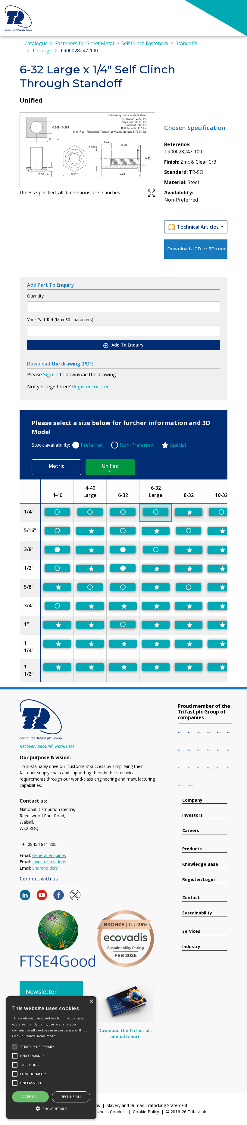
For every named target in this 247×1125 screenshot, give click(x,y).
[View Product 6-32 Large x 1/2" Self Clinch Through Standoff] (156, 568)
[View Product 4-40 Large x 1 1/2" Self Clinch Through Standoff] (90, 667)
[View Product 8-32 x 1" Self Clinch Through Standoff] (188, 625)
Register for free (91, 386)
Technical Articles (198, 226)
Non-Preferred (136, 445)
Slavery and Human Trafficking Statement (147, 1105)
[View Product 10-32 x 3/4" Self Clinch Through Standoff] (221, 606)
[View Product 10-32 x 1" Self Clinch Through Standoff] (221, 625)
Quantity (35, 296)
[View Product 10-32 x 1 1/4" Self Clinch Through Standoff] (221, 644)
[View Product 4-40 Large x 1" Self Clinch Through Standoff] (90, 625)
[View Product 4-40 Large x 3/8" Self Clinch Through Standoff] (90, 550)
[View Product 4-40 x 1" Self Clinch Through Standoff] (57, 625)
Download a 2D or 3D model (197, 248)
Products (192, 849)
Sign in (50, 374)
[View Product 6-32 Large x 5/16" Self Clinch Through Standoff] (156, 531)
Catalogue (36, 43)
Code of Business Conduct (100, 1111)
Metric (56, 466)
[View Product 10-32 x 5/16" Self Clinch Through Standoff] (221, 531)
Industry (191, 946)
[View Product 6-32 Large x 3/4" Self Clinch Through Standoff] (156, 606)
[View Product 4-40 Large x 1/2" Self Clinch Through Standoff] (90, 568)
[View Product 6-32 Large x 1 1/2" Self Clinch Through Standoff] (156, 667)
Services (191, 931)
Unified (110, 466)
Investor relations (49, 862)
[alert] (51, 1057)
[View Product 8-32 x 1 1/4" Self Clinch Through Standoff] (188, 644)
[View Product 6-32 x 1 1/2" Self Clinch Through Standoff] (123, 667)
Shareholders (45, 868)
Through (42, 50)
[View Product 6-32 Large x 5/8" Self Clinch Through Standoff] (156, 587)
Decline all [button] (71, 1096)
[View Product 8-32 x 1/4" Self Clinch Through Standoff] (188, 512)
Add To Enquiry (127, 345)
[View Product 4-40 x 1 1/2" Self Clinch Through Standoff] (57, 667)
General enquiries (49, 855)
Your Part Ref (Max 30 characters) (60, 319)
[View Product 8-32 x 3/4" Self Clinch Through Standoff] (188, 606)
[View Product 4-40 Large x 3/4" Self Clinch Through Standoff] (90, 606)
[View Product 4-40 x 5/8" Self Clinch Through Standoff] (57, 587)
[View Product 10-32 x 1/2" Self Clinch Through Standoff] (221, 568)
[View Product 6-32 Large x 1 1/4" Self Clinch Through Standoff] (156, 644)
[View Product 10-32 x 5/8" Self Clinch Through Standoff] (221, 587)
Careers (190, 830)
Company (192, 800)
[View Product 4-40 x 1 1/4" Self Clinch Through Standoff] (57, 644)
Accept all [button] (30, 1096)
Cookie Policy (146, 1111)
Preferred (92, 445)
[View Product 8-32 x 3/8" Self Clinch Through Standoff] (188, 550)
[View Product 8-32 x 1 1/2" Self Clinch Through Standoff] (188, 667)
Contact (191, 897)
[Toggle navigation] (233, 18)
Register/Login (198, 879)
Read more (46, 1036)
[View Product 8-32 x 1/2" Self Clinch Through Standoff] (188, 568)
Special (178, 445)
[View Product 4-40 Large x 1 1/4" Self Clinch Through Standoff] (90, 644)
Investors (192, 815)
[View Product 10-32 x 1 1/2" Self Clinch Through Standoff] (221, 667)
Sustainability (197, 913)
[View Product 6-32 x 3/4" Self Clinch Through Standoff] (123, 606)
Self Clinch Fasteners (144, 43)
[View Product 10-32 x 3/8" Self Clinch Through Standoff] (221, 550)
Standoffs (186, 43)
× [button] (91, 1001)
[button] (51, 1108)
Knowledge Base (200, 864)
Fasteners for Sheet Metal (84, 43)
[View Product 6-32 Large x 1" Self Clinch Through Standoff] (156, 625)
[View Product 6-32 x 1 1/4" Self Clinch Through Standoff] (123, 644)
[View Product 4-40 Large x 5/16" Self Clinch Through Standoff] (90, 531)
